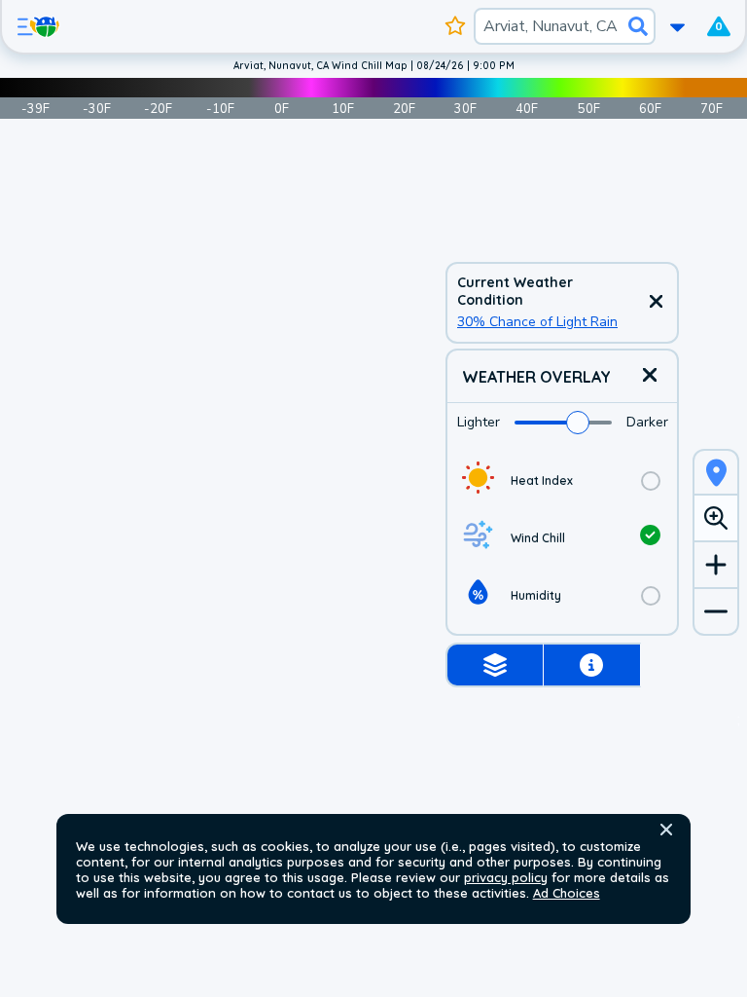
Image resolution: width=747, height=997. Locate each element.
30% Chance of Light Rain (537, 322)
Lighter (478, 422)
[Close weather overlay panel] (649, 376)
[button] (666, 829)
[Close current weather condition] (655, 302)
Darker (647, 422)
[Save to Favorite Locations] (455, 26)
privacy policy (506, 877)
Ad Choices (566, 893)
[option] (562, 480)
